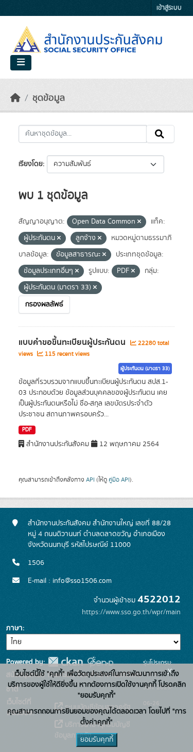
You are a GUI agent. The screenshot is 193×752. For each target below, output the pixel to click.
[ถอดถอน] (139, 222)
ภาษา (14, 628)
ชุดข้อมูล (48, 98)
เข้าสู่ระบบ (169, 8)
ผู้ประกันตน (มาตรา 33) (145, 368)
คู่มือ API (119, 479)
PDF (27, 430)
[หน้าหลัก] (15, 98)
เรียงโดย (31, 164)
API (90, 479)
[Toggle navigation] (20, 62)
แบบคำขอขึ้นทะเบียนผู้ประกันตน (73, 342)
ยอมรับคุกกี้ (96, 740)
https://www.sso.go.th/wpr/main (131, 612)
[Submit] (160, 134)
